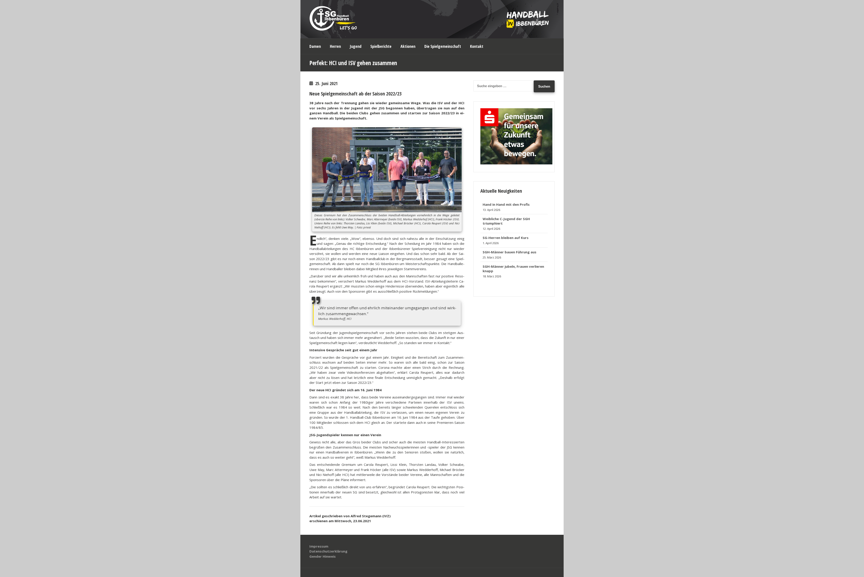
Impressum (318, 546)
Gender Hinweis (322, 556)
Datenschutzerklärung (328, 551)
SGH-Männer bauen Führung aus (509, 237)
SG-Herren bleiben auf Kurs (506, 223)
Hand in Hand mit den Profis (506, 271)
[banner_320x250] (516, 163)
